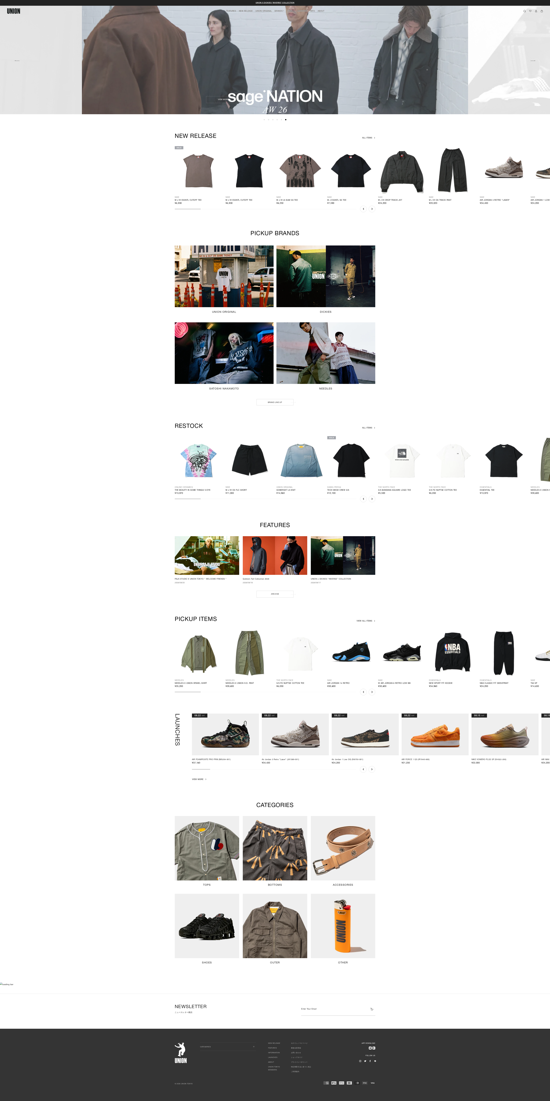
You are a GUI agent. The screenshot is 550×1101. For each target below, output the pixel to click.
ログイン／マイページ (299, 1043)
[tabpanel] (275, 57)
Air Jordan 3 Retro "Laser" (495, 200)
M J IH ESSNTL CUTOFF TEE (188, 200)
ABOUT (321, 11)
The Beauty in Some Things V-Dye (193, 490)
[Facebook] (370, 1061)
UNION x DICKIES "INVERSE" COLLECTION (275, 3)
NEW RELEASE (246, 11)
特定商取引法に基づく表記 (301, 1067)
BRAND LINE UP (275, 402)
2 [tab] (268, 119)
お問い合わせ (296, 1053)
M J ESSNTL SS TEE (336, 200)
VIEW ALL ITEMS (364, 621)
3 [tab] (272, 119)
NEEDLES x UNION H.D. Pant (240, 683)
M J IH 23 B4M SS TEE (287, 200)
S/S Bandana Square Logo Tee (394, 490)
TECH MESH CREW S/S (338, 490)
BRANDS (279, 11)
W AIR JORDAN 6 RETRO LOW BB (394, 683)
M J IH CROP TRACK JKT (390, 200)
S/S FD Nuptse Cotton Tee (443, 490)
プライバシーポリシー (299, 1062)
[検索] (525, 11)
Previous (17, 60)
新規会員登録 (296, 1048)
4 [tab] (277, 119)
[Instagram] (360, 1061)
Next (533, 60)
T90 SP (534, 683)
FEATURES (231, 11)
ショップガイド (297, 1057)
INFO (312, 11)
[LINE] (375, 1061)
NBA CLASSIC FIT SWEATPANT (494, 683)
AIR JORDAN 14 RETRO (338, 683)
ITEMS (290, 11)
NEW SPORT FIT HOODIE (441, 683)
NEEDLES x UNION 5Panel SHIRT (191, 683)
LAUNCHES (302, 11)
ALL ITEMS (367, 138)
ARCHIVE (275, 594)
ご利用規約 (295, 1072)
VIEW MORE (416, 99)
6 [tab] (285, 119)
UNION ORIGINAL (264, 11)
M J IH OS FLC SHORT (236, 490)
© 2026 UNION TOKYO (184, 1084)
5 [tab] (281, 119)
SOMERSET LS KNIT (285, 490)
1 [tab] (264, 119)
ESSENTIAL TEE (487, 490)
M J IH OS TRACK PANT (440, 200)
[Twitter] (365, 1061)
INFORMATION (274, 1053)
